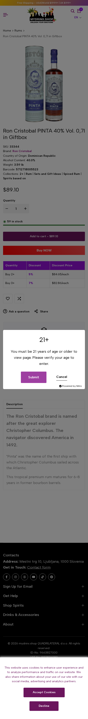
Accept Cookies (44, 692)
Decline (44, 706)
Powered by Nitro (72, 386)
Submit (33, 377)
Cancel (61, 377)
